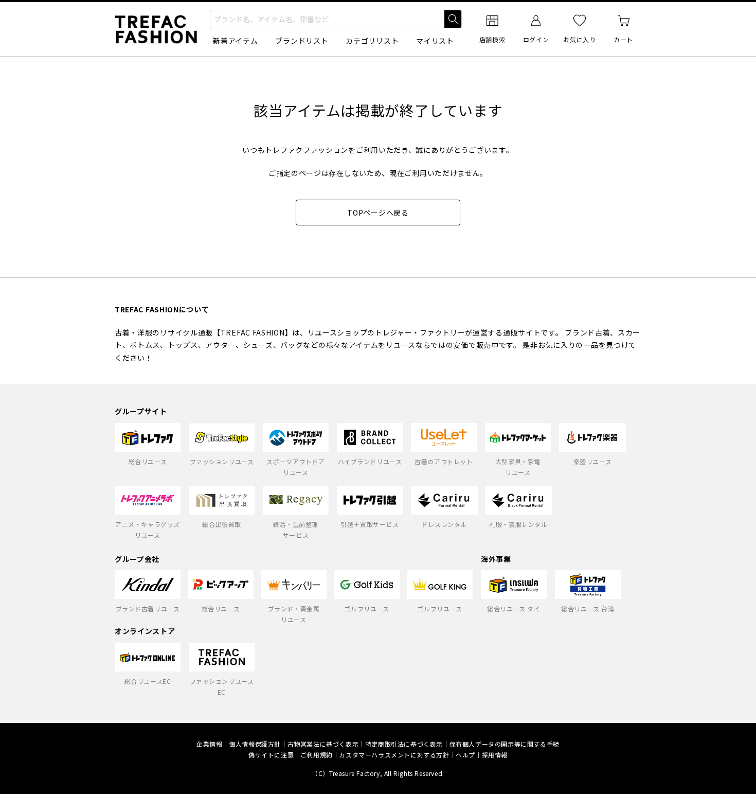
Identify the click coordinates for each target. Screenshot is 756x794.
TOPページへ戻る (377, 212)
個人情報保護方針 (255, 743)
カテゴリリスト (372, 41)
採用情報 (495, 754)
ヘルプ (465, 754)
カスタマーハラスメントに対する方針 (394, 754)
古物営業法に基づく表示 (323, 743)
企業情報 (209, 743)
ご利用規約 (316, 754)
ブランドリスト (301, 41)
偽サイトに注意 (271, 754)
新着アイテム (235, 41)
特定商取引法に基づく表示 (404, 743)
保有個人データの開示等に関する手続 (504, 743)
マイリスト (435, 41)
